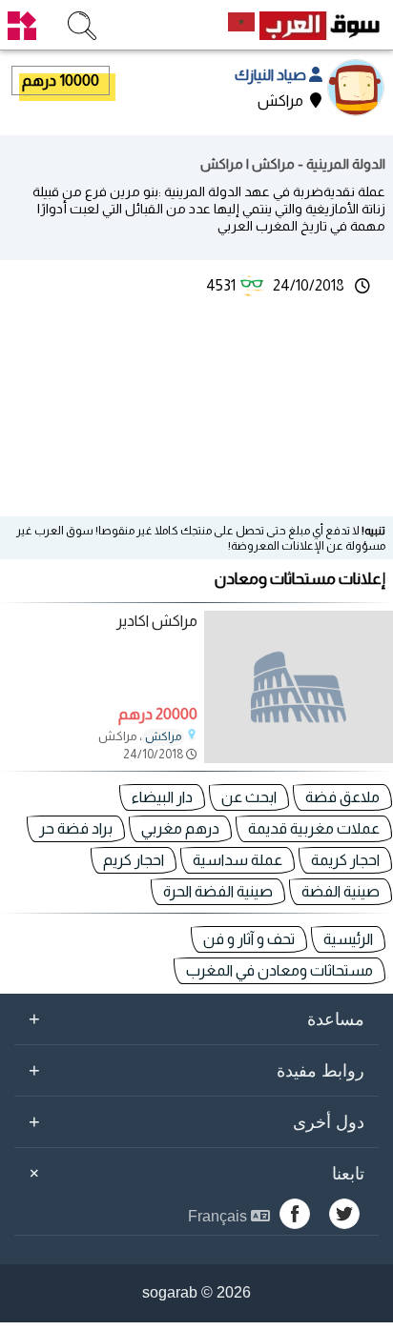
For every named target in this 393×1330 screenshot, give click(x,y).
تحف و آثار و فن (249, 939)
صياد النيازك (272, 75)
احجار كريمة (345, 860)
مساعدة (196, 1018)
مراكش (163, 736)
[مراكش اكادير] (298, 687)
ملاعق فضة (342, 797)
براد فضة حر (76, 828)
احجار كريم (133, 860)
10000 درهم (60, 80)
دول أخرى (196, 1121)
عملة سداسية (237, 860)
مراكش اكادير (156, 621)
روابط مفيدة (196, 1069)
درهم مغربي (180, 828)
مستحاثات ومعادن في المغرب (279, 970)
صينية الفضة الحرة (218, 891)
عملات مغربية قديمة (314, 828)
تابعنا (193, 1173)
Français (219, 1216)
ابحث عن (249, 797)
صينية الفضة (340, 891)
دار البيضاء (162, 797)
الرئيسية (348, 939)
